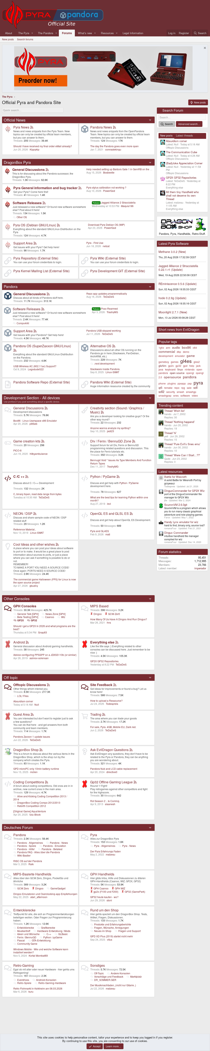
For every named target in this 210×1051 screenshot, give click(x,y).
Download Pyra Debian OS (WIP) (106, 224)
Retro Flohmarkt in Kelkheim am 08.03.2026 (37, 988)
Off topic (11, 677)
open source (177, 373)
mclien (34, 772)
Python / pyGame (52, 937)
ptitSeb (33, 423)
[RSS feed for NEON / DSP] (35, 513)
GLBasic (63, 934)
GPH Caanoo (100, 888)
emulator (180, 356)
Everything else (102, 642)
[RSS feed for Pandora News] (114, 127)
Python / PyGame (103, 476)
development (166, 356)
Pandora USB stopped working (103, 330)
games (174, 361)
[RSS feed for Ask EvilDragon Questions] (131, 749)
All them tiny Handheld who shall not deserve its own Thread (182, 195)
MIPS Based (99, 606)
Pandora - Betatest (52, 849)
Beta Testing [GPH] (27, 617)
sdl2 (161, 391)
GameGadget (57, 888)
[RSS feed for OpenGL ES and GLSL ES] (131, 513)
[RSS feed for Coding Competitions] (46, 782)
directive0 (111, 772)
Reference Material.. (24, 529)
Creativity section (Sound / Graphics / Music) (117, 410)
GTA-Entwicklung (41, 940)
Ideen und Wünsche (28, 934)
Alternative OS (100, 346)
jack (198, 365)
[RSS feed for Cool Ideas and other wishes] (57, 544)
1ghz (161, 347)
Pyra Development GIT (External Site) (117, 271)
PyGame (134, 483)
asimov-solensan (39, 658)
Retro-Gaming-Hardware (52, 983)
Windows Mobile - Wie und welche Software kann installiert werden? (40, 950)
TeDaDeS (108, 296)
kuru (31, 991)
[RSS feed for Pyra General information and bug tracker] (80, 187)
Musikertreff (23, 931)
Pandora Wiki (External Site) (110, 382)
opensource (172, 377)
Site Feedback (101, 684)
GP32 (34, 620)
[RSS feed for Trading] (103, 714)
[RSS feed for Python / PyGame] (118, 476)
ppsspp (182, 383)
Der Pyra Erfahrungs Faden (105, 851)
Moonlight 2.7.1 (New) (173, 312)
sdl (195, 387)
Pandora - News (59, 842)
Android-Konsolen (46, 980)
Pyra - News (129, 845)
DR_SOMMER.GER (105, 980)
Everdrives (23, 980)
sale (189, 387)
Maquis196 (127, 206)
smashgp (191, 392)
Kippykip (34, 149)
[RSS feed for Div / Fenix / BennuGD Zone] (133, 441)
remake (168, 387)
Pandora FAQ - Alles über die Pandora (38, 852)
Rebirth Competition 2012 (31, 806)
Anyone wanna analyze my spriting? (110, 428)
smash (180, 392)
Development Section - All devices (32, 397)
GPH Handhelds (102, 874)
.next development (104, 363)
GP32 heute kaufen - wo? (104, 897)
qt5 (160, 388)
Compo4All (23, 323)
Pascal (21, 940)
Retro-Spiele (24, 983)
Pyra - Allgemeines (104, 845)
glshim (162, 366)
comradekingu (113, 149)
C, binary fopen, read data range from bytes (37, 494)
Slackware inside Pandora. (105, 369)
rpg (183, 387)
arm (168, 347)
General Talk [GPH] (28, 614)
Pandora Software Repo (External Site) (41, 382)
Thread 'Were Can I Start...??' (182, 455)
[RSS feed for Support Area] (35, 243)
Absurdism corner (23, 701)
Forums (67, 33)
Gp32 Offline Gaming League (111, 782)
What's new (85, 33)
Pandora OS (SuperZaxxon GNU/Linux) (42, 346)
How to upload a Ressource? (106, 700)
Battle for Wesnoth (175, 477)
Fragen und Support (129, 931)
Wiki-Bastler (24, 855)
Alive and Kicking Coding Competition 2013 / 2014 (40, 797)
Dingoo (97, 614)
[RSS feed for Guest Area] (32, 714)
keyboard (170, 369)
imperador (200, 568)
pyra (198, 382)
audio (176, 347)
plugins (172, 383)
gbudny (34, 585)
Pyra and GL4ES (99, 531)
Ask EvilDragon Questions (109, 749)
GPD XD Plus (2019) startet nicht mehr (111, 936)
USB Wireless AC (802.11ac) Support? (34, 366)
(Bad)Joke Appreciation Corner (184, 163)
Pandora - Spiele (26, 845)
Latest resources (171, 471)
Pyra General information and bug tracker (45, 187)
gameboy (164, 361)
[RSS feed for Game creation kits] (43, 441)
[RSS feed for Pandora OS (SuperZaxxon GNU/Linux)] (15, 350)
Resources (107, 33)
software (185, 395)
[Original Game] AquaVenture (29, 811)
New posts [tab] (166, 135)
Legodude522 (36, 369)
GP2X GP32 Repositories (104, 661)
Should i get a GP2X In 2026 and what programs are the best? (44, 627)
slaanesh (110, 804)
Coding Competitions (28, 782)
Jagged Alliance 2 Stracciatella (114, 202)
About (8, 33)
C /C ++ (18, 476)
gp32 (178, 365)
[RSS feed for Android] (27, 642)
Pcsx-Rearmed (105, 308)
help (191, 365)
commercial (167, 351)
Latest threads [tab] (184, 135)
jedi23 (110, 431)
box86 (186, 347)
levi (109, 503)
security (170, 392)
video (195, 395)
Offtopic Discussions (29, 684)
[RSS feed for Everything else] (117, 642)
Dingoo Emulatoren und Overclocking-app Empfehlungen (45, 894)
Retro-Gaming (23, 965)
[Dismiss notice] (204, 48)
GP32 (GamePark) (134, 891)
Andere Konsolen (120, 973)
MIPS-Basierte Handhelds (32, 874)
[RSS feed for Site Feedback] (114, 684)
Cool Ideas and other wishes (34, 544)
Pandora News (101, 127)
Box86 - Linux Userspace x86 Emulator (35, 420)
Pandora (10, 286)
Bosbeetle (108, 172)
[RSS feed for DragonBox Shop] (41, 749)
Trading (95, 714)
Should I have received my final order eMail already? (42, 146)
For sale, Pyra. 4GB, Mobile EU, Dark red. (113, 727)
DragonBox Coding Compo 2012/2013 (38, 802)
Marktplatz (136, 976)
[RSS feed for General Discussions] (47, 169)
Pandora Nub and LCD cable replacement (113, 768)
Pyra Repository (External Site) (35, 258)
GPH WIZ (119, 888)
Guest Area (21, 714)
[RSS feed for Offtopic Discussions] (48, 684)
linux (180, 369)
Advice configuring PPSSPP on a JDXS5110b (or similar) (44, 654)
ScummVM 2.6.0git (175, 505)
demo (186, 351)
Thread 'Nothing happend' (179, 422)
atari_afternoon (38, 897)
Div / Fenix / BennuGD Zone (110, 441)
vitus (109, 939)
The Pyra (23, 33)
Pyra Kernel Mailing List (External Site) (41, 271)
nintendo (190, 369)
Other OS (22, 217)
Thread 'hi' (170, 433)
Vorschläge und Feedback (108, 976)
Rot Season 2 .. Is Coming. (105, 801)
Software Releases (27, 202)
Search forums (25, 39)
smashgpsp (165, 395)
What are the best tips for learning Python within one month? (119, 498)
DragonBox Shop (26, 749)
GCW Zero (23, 888)
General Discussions (28, 169)
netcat (106, 246)
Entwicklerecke (24, 910)
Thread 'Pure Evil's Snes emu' (182, 444)
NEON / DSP (22, 513)
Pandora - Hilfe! (26, 849)
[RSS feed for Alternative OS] (113, 346)
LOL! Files (23, 696)
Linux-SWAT (112, 372)
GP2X (20, 620)
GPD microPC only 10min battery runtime (36, 768)
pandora (189, 376)
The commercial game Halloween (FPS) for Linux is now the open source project (44, 581)
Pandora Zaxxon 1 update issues (31, 736)
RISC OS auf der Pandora (27, 861)
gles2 (197, 361)
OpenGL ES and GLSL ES (109, 513)
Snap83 (42, 632)
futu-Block (35, 814)
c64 (195, 347)
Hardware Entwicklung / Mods (53, 931)
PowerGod (109, 190)
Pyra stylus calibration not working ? (106, 187)
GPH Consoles (24, 606)
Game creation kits (26, 441)
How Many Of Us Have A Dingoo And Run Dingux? (118, 619)
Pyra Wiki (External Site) (108, 258)
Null (36, 704)
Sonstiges (97, 965)
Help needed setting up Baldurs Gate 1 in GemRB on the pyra (120, 169)
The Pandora (45, 33)
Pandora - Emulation (54, 845)
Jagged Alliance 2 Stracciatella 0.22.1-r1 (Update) (178, 268)
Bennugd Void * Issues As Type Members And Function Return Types (120, 461)
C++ (49, 934)
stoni (109, 900)
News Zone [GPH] (55, 614)
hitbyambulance (39, 453)
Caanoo (49, 617)
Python (123, 483)
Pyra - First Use (94, 242)
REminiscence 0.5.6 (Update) (178, 284)
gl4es (186, 360)
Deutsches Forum (18, 827)
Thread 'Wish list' (174, 411)
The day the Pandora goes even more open (114, 146)
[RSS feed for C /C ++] (27, 476)
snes (176, 395)
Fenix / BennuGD (26, 937)
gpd (185, 365)
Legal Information (133, 33)
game (191, 355)
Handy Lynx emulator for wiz (181, 522)
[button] (32, 33)
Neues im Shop (102, 931)
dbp (179, 351)
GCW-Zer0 (113, 614)
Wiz (63, 617)
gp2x (171, 365)
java (161, 369)
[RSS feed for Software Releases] (44, 202)
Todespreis (112, 703)
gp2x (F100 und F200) (105, 891)
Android (19, 642)
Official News (14, 120)
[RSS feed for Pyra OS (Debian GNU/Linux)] (58, 225)
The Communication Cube (181, 152)
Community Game (27, 943)
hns (109, 622)
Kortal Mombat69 (38, 955)
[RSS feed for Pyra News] (31, 127)
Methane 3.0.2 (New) (172, 252)
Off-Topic (99, 973)
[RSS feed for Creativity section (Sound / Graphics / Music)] (102, 412)
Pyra (93, 834)
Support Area (23, 243)
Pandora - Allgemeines (30, 842)
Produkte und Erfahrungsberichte (112, 924)
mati (107, 534)
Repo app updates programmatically (106, 293)
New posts (8, 39)
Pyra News (21, 127)
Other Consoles (17, 598)
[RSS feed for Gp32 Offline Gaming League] (135, 782)
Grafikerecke (48, 927)
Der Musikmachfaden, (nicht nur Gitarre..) (113, 985)
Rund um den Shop (104, 910)
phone (162, 383)
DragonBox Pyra (17, 162)
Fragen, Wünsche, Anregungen (111, 927)
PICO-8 (17, 450)
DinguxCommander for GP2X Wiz (184, 491)
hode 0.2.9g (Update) (172, 298)
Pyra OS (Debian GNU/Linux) (34, 225)
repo (176, 387)
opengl (190, 373)
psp (190, 383)
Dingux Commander (176, 533)
